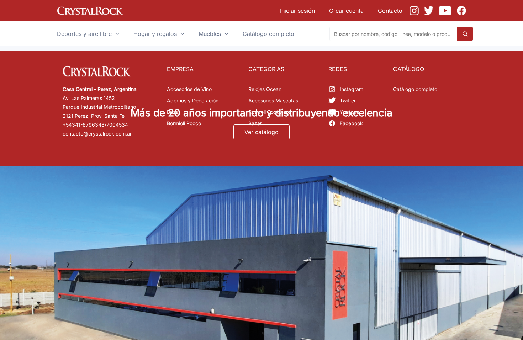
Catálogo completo (415, 89)
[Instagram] (414, 10)
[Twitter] (428, 10)
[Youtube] (445, 10)
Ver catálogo (261, 132)
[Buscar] (465, 34)
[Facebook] (461, 10)
